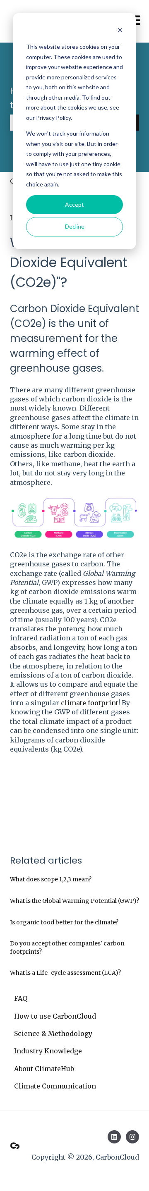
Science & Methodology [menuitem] (53, 1033)
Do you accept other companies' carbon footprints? (67, 947)
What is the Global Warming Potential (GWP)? (74, 901)
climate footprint (89, 703)
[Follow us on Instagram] (132, 1136)
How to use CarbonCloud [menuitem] (55, 1016)
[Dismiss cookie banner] (120, 31)
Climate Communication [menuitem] (55, 1086)
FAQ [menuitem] (20, 998)
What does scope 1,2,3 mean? (50, 879)
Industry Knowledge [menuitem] (48, 1051)
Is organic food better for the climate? (64, 922)
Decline (74, 226)
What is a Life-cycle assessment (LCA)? (65, 972)
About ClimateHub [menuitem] (44, 1069)
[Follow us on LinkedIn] (114, 1136)
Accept (74, 204)
